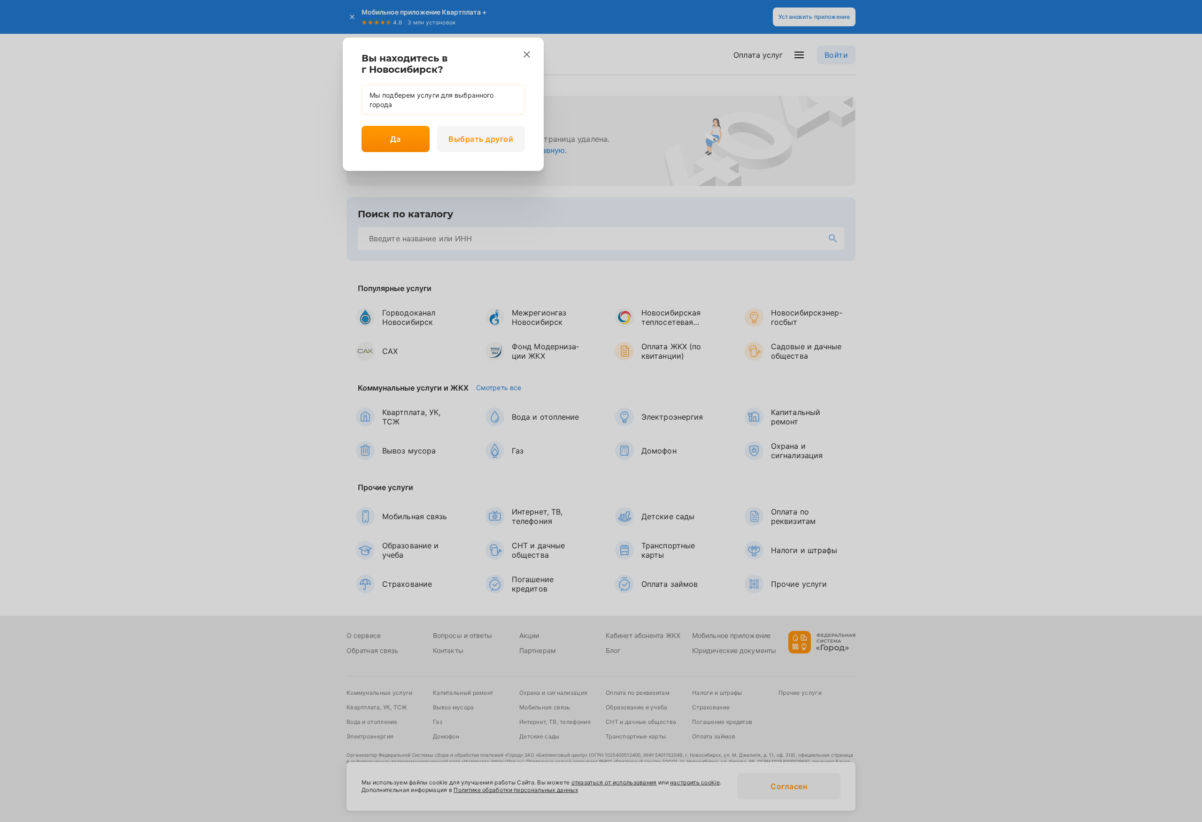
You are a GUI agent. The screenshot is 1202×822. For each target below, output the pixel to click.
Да (395, 139)
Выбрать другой (480, 139)
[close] (526, 54)
